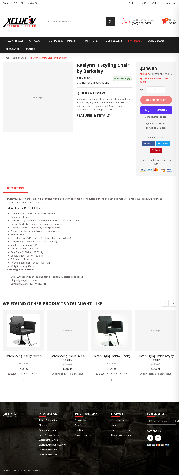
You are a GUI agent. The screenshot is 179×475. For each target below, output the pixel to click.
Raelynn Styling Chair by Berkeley (23, 356)
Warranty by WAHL (49, 454)
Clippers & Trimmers (62, 40)
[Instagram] (158, 438)
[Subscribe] (178, 421)
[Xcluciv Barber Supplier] (20, 21)
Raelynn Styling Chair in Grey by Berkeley (67, 357)
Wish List (156, 3)
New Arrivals (15, 40)
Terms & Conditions (49, 420)
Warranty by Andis (48, 439)
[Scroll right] (173, 303)
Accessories (117, 420)
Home (6, 57)
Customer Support (48, 430)
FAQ (15, 3)
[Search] (110, 21)
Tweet (164, 143)
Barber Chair (19, 57)
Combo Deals (156, 40)
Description (15, 188)
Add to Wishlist (158, 123)
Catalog (35, 40)
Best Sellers (114, 40)
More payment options (156, 116)
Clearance (13, 49)
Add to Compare (158, 127)
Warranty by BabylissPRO (52, 444)
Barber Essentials (120, 430)
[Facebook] (150, 438)
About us (43, 425)
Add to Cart (158, 100)
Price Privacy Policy (49, 434)
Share (150, 143)
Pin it (157, 150)
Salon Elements (83, 434)
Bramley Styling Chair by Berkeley (111, 356)
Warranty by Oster (48, 449)
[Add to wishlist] (40, 314)
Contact (6, 3)
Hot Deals (135, 40)
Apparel (115, 425)
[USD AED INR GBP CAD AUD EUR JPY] (145, 3)
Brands (30, 49)
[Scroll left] (165, 303)
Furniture (91, 40)
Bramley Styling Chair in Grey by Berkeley (156, 357)
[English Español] (134, 3)
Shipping (144, 73)
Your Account (170, 3)
